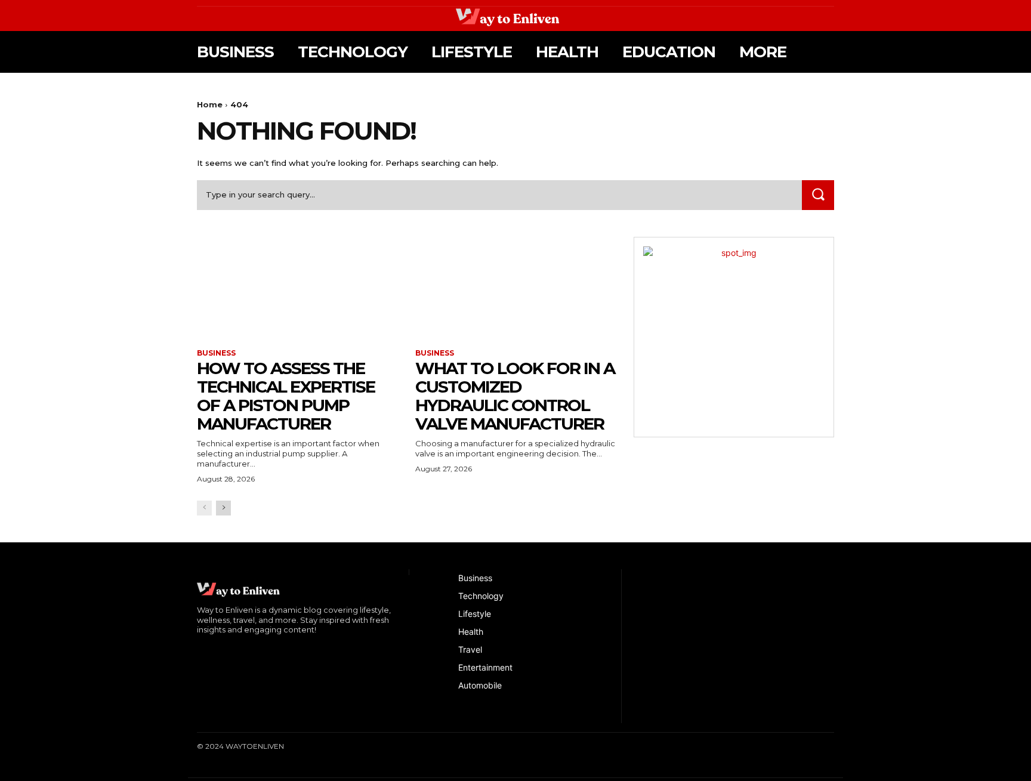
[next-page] (223, 508)
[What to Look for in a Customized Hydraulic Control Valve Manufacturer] (515, 287)
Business (216, 353)
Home (210, 104)
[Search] (818, 194)
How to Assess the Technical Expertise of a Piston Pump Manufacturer (286, 395)
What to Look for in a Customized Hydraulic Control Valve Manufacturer (515, 395)
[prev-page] (204, 508)
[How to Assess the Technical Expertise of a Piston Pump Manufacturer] (297, 287)
